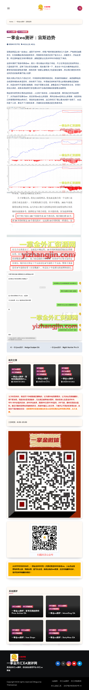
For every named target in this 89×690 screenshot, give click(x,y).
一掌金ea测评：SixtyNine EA (62, 638)
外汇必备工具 (56, 686)
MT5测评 (40, 368)
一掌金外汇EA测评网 (22, 663)
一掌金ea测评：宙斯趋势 (31, 38)
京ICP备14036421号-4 (72, 686)
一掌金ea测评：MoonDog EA (62, 613)
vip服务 (55, 681)
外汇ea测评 (12, 32)
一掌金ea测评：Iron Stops (23, 638)
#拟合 (33, 44)
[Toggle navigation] (8, 8)
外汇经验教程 (22, 32)
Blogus (36, 682)
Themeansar (12, 685)
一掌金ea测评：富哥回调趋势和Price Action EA (19, 379)
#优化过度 (26, 44)
